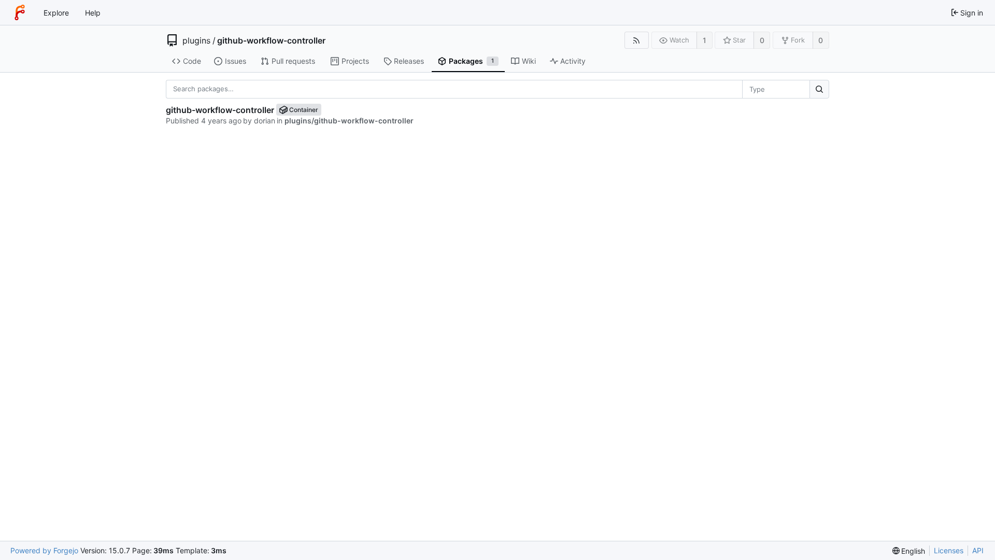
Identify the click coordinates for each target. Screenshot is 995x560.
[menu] (909, 551)
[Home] (19, 12)
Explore (56, 12)
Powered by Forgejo (44, 550)
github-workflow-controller (271, 40)
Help (93, 12)
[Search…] (819, 89)
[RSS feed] (636, 40)
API (978, 550)
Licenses (948, 550)
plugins (196, 40)
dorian (264, 120)
